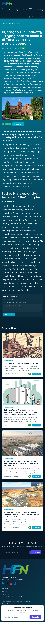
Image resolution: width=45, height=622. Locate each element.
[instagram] (11, 583)
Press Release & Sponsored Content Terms (16, 601)
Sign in (31, 17)
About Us (5, 588)
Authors (4, 591)
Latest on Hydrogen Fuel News (11, 23)
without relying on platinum (29, 276)
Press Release (31, 10)
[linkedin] (15, 583)
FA (3, 124)
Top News (4, 10)
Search (24, 10)
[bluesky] (3, 583)
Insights (17, 10)
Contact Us (5, 594)
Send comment (9, 314)
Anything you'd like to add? (15, 302)
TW (6, 124)
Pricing (40, 10)
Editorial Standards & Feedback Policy (14, 597)
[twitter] (7, 583)
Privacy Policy (6, 604)
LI (9, 124)
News (11, 10)
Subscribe (39, 17)
